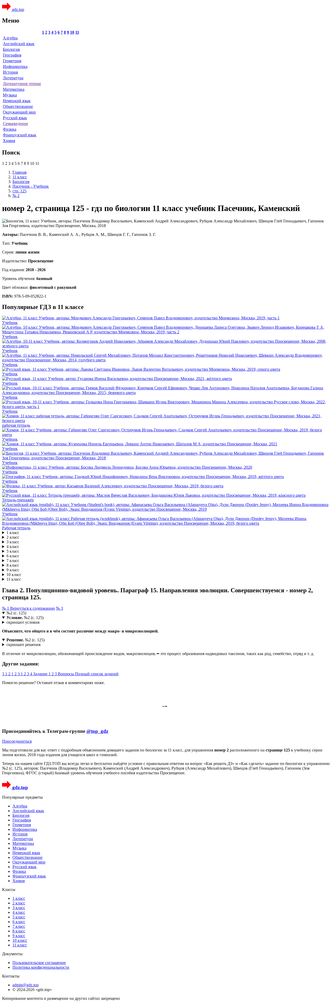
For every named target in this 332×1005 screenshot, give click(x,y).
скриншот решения (23, 644)
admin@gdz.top (25, 985)
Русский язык (15, 118)
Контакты (10, 976)
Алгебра (10, 38)
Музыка (10, 95)
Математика (13, 89)
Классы (8, 889)
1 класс (12, 532)
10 (72, 32)
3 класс (12, 542)
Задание (41, 674)
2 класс (12, 537)
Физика (9, 129)
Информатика (15, 66)
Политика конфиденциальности (40, 967)
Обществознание (18, 106)
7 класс (12, 560)
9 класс (12, 570)
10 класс (13, 574)
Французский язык (19, 135)
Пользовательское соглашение (39, 962)
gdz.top (17, 9)
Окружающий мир (19, 112)
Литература (13, 78)
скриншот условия (22, 622)
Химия (9, 140)
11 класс (13, 579)
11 (77, 32)
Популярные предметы (22, 797)
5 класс (12, 551)
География (12, 55)
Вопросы (66, 674)
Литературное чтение (22, 83)
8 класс (12, 565)
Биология (11, 49)
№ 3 (59, 608)
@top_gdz (97, 731)
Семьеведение (15, 123)
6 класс (12, 556)
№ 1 (6, 608)
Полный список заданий (97, 674)
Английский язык (18, 43)
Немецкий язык (17, 101)
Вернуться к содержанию (32, 608)
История (10, 72)
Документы (12, 954)
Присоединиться (17, 741)
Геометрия (12, 61)
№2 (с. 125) (16, 613)
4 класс (12, 546)
